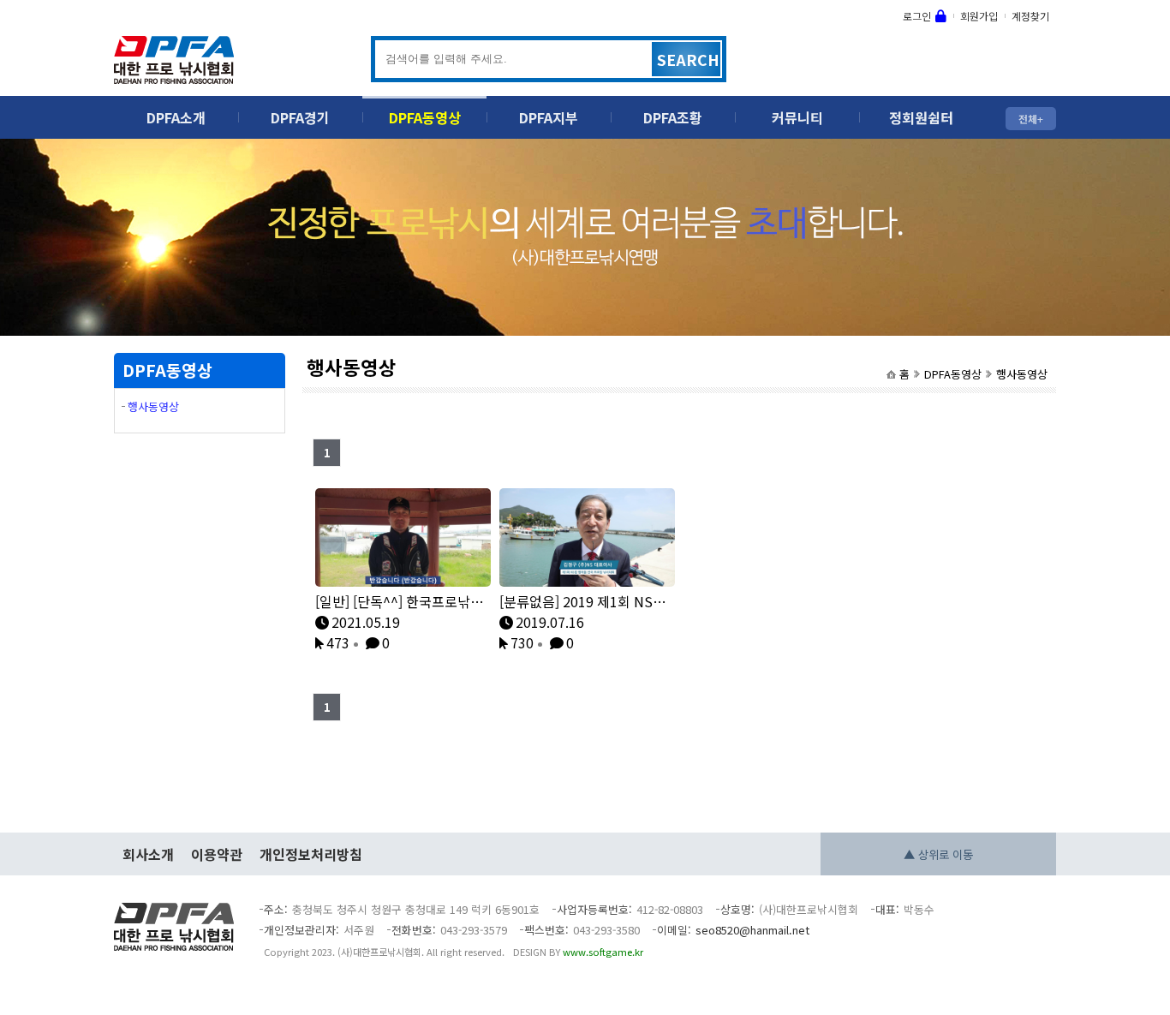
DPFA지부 (548, 117)
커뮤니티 (797, 117)
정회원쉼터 (921, 117)
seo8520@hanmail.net (752, 930)
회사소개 (148, 854)
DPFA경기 (300, 117)
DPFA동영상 (425, 117)
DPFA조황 (672, 117)
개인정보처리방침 (311, 854)
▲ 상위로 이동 (938, 854)
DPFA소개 (176, 117)
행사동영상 (1022, 374)
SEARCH (688, 59)
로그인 (917, 16)
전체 (1027, 118)
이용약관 (216, 854)
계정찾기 (1030, 16)
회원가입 (979, 16)
